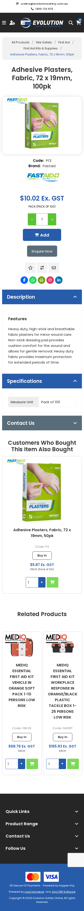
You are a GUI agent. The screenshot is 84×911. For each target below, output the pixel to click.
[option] (21, 703)
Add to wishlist (30, 267)
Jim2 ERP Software (63, 892)
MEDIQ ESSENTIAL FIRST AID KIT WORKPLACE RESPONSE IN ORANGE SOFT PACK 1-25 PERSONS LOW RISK (62, 688)
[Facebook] (24, 280)
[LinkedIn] (59, 280)
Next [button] (78, 610)
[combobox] (32, 582)
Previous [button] (5, 610)
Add (44, 235)
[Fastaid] (42, 177)
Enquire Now (42, 251)
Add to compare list (42, 267)
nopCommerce (34, 892)
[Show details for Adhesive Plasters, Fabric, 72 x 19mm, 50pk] (42, 492)
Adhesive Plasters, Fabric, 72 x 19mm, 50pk (42, 532)
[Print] (41, 280)
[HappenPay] (42, 877)
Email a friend (54, 267)
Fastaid (49, 165)
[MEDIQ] (15, 638)
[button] (41, 582)
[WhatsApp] (33, 280)
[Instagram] (50, 280)
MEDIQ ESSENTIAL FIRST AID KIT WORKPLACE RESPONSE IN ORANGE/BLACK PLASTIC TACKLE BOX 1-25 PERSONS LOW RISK (22, 691)
